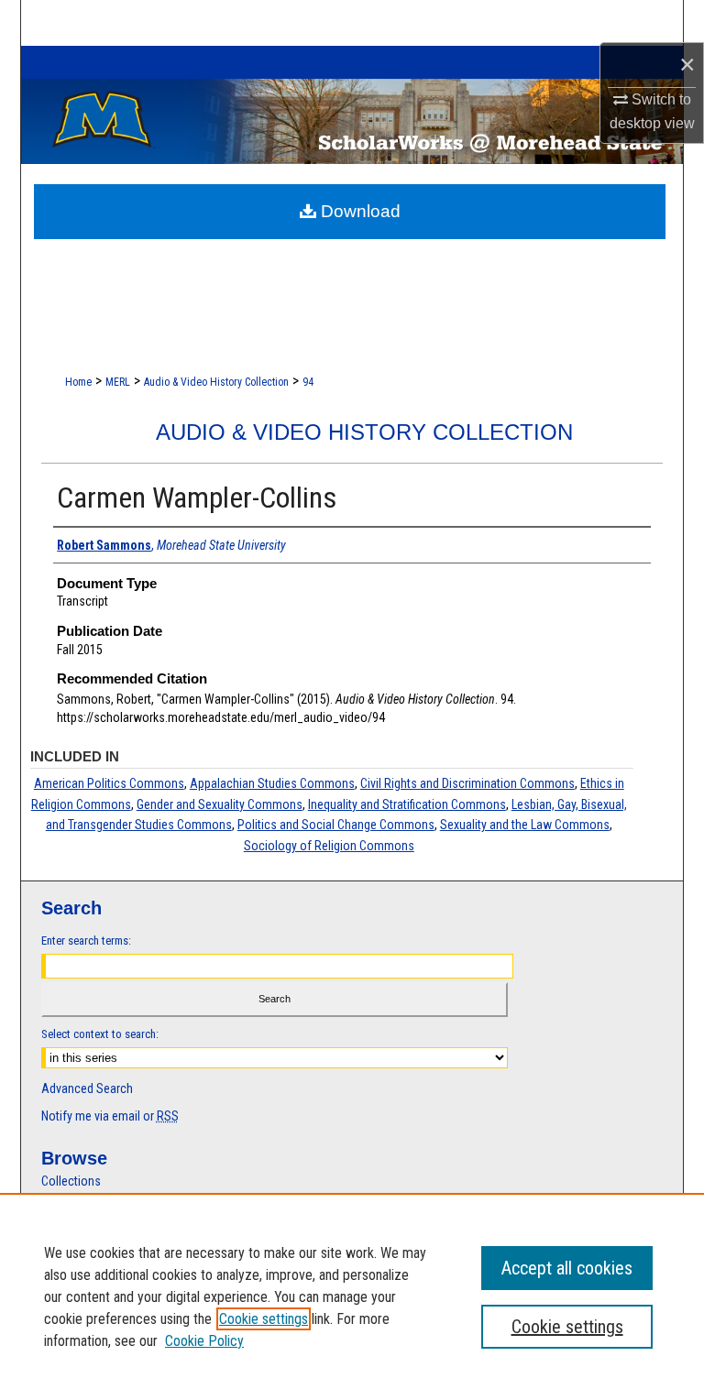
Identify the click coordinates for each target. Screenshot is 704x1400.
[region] (352, 1296)
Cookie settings (263, 1319)
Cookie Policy (204, 1341)
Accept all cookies (566, 1268)
